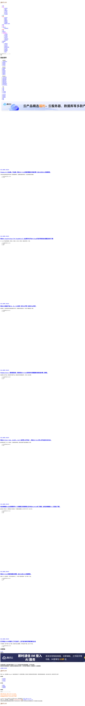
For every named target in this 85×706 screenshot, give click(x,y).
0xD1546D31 (4, 84)
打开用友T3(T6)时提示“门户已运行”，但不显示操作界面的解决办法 (18, 641)
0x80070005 (4, 78)
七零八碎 (4, 27)
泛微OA (5, 9)
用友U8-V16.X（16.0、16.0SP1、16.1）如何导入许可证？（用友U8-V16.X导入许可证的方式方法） (26, 440)
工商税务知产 (4, 61)
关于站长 (5, 48)
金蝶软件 (5, 20)
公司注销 (5, 36)
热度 (3, 99)
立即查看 (2, 668)
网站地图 (5, 50)
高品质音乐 (6, 28)
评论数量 (4, 97)
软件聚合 (4, 65)
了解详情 (5, 668)
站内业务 (4, 679)
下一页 (1, 651)
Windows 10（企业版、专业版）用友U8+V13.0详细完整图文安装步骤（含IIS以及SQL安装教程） (25, 172)
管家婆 (5, 18)
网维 (3, 24)
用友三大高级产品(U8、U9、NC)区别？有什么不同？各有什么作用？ (18, 306)
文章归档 (5, 43)
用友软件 (5, 21)
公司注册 (5, 34)
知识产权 (5, 37)
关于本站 (5, 44)
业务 (3, 30)
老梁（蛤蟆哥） (3, 169)
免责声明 (5, 49)
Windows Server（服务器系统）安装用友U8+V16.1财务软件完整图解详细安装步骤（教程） (24, 372)
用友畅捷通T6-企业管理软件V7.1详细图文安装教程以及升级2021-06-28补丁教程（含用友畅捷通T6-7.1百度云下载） (30, 506)
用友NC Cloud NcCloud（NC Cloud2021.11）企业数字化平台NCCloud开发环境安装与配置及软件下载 (26, 238)
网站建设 (4, 41)
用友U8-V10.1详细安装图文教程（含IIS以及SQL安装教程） (15, 574)
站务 (3, 42)
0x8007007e (4, 80)
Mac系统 (5, 11)
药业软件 (4, 71)
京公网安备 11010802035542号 (28, 699)
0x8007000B (4, 79)
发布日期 (4, 94)
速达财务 (5, 17)
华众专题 (5, 14)
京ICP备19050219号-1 (28, 698)
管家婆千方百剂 (7, 23)
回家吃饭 (4, 31)
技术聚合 (4, 62)
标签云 (5, 51)
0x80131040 (4, 82)
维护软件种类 (6, 47)
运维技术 (5, 10)
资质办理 (5, 40)
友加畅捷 (5, 22)
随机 (3, 98)
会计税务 (5, 35)
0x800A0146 (4, 81)
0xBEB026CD (4, 83)
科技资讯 (5, 8)
